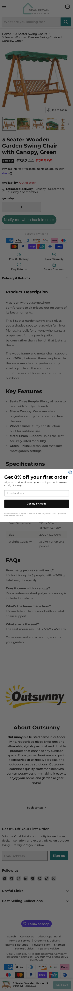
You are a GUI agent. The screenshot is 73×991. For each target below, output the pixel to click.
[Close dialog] (70, 472)
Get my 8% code (37, 503)
